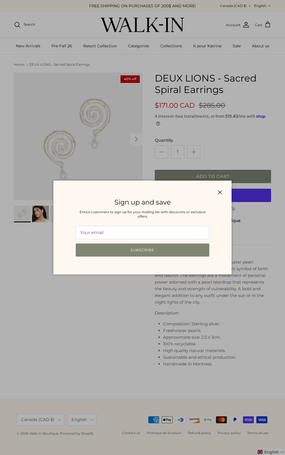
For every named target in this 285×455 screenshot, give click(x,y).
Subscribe (142, 250)
